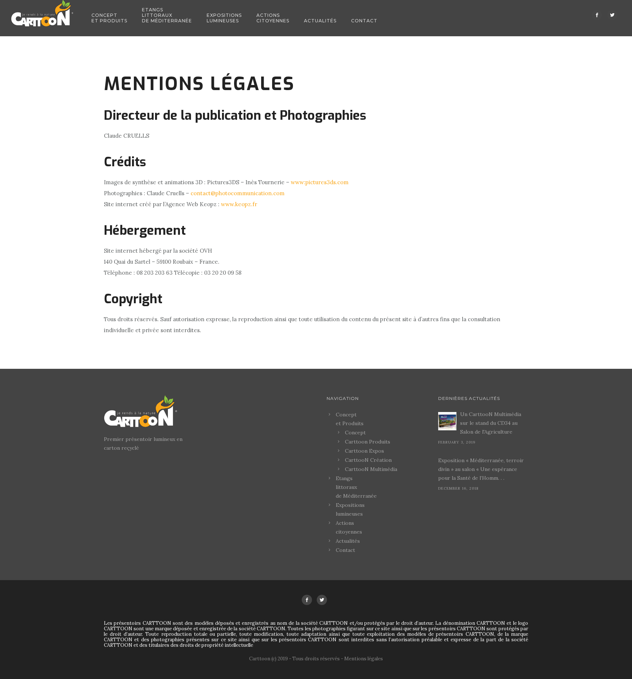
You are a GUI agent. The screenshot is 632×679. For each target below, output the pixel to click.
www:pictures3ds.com (320, 182)
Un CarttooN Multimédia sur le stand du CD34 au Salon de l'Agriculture (490, 423)
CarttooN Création (368, 460)
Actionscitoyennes (272, 17)
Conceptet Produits (109, 17)
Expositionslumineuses (224, 17)
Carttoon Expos (364, 451)
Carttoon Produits (367, 441)
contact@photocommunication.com (238, 193)
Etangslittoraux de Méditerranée (167, 15)
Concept (355, 432)
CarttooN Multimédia (371, 469)
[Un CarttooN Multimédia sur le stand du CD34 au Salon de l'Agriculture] (447, 421)
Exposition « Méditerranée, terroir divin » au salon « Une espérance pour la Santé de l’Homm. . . (481, 469)
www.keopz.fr (239, 204)
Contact (364, 20)
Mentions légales (363, 659)
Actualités (320, 20)
